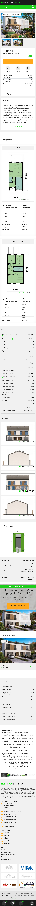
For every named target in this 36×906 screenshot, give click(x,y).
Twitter (6, 835)
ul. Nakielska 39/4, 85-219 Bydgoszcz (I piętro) (10, 805)
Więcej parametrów (13, 94)
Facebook (7, 832)
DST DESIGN (14, 898)
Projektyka (4, 10)
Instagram (7, 843)
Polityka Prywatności (8, 854)
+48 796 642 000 (10, 822)
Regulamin (4, 857)
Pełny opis (17, 126)
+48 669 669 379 (10, 819)
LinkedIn (7, 841)
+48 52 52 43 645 (16, 2)
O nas (3, 850)
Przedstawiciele (6, 852)
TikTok (6, 838)
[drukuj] (28, 68)
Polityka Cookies (6, 859)
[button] (32, 25)
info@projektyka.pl (19, 2)
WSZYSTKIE (11, 10)
